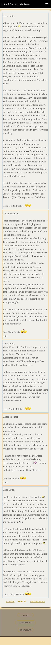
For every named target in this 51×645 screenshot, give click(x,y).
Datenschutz (25, 622)
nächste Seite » (37, 601)
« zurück (10, 601)
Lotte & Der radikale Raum (15, 4)
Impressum (25, 629)
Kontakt (25, 615)
